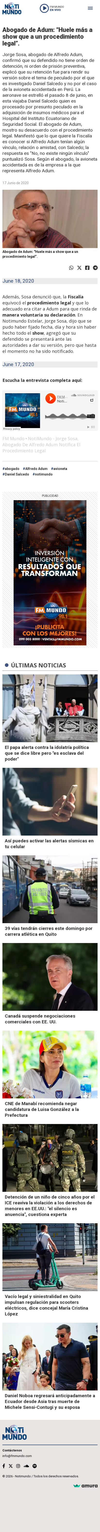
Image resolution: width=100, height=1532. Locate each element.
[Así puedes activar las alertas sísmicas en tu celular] (50, 802)
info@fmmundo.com (17, 1456)
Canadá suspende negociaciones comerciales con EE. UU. (40, 1019)
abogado (12, 469)
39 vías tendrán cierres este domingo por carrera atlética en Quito (48, 931)
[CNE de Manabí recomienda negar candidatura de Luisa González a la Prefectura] (50, 1064)
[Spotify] (35, 1466)
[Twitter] (79, 268)
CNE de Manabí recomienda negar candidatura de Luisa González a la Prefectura (42, 1109)
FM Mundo (13, 438)
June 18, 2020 (18, 281)
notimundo (44, 474)
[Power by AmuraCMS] (85, 1486)
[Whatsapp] (71, 268)
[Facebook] (87, 268)
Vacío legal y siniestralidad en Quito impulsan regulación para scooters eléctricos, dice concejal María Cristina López (46, 1305)
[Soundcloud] (26, 1466)
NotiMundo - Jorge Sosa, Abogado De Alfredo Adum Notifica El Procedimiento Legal (41, 444)
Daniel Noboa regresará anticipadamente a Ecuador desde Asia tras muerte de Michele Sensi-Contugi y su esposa (50, 1401)
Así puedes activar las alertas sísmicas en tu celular (49, 843)
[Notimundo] (11, 8)
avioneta (60, 469)
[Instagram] (18, 1466)
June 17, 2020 (18, 364)
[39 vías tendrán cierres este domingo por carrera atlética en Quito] (50, 889)
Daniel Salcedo (17, 474)
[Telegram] (95, 268)
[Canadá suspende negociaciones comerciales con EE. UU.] (50, 977)
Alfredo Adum (36, 469)
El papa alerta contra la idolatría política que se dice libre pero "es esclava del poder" (47, 753)
